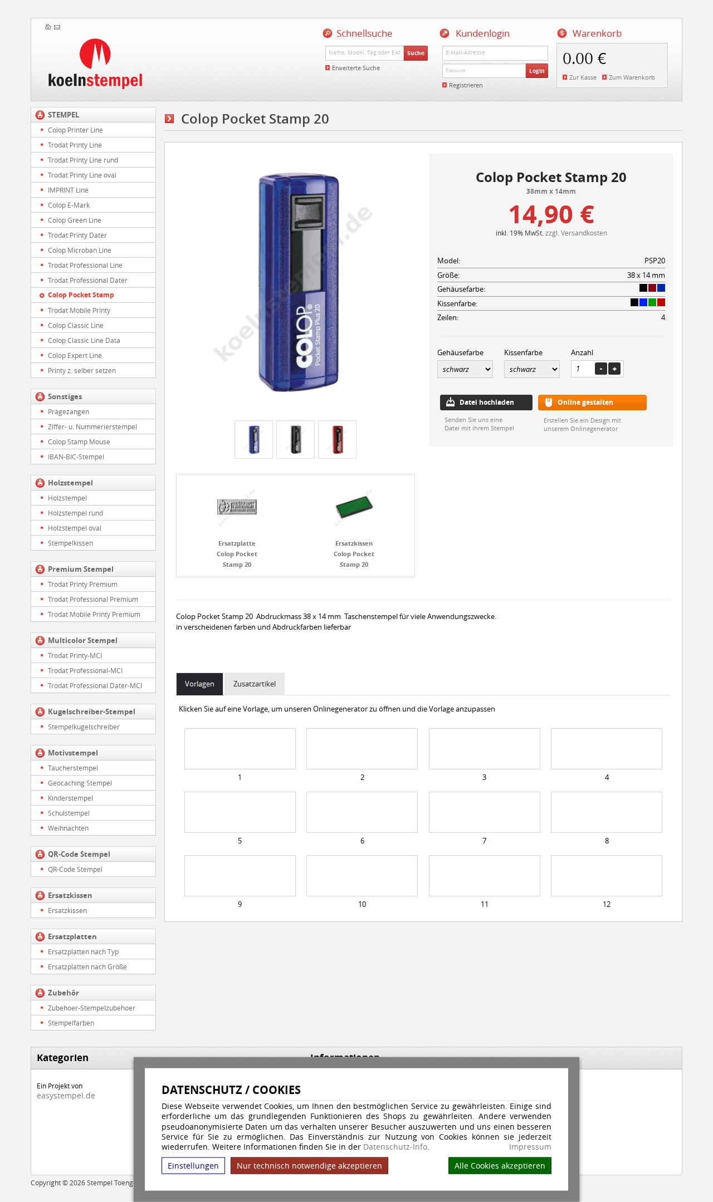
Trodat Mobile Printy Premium (94, 614)
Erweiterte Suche (356, 67)
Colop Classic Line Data (84, 340)
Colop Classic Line (76, 325)
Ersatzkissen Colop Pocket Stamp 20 (354, 553)
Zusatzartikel (254, 684)
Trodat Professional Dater (88, 280)
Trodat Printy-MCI (75, 655)
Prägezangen (68, 411)
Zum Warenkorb (632, 77)
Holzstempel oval (74, 527)
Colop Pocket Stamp (81, 295)
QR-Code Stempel (79, 854)
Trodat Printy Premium (83, 584)
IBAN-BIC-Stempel (76, 456)
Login (537, 71)
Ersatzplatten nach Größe (87, 966)
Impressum (530, 1147)
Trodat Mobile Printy (79, 310)
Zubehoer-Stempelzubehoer (91, 1007)
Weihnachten (68, 827)
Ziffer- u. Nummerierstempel (92, 426)
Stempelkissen (70, 542)
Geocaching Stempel (80, 782)
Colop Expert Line (75, 355)
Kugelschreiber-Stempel (91, 712)
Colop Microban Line (79, 250)
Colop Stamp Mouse (79, 441)
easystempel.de (66, 1095)
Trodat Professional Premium (93, 599)
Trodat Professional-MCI (85, 670)
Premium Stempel (81, 569)
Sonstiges (65, 396)
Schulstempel (69, 812)
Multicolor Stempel (83, 640)
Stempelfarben (71, 1022)
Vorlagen (199, 684)
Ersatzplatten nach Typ (83, 951)
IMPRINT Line (68, 189)
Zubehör (63, 993)
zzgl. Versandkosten (576, 232)
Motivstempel (73, 753)
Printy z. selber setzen (82, 370)
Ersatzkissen (70, 895)
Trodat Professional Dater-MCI (95, 685)
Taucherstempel (73, 767)
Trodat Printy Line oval (82, 174)
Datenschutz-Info (395, 1146)
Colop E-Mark (69, 204)
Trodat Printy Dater (77, 234)
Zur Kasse (583, 77)
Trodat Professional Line (85, 265)
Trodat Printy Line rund (83, 159)
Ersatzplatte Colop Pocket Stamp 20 (237, 553)
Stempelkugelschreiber (84, 726)
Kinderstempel (70, 797)
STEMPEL (63, 115)
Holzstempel (70, 483)
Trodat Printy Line (75, 144)
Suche (415, 53)
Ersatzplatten (72, 936)
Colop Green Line (74, 219)
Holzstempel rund (75, 512)
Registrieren (466, 85)
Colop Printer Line (75, 129)
